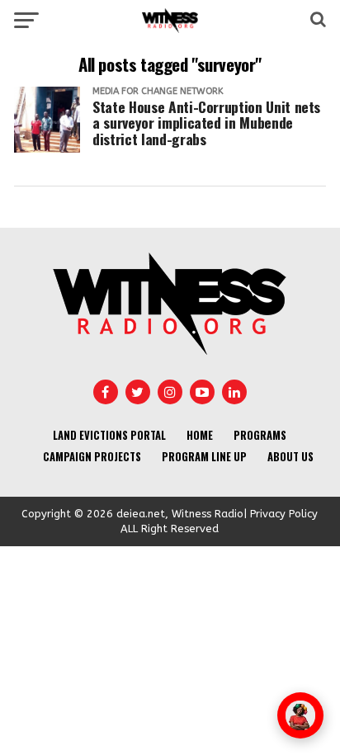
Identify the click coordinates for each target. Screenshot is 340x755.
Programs (260, 435)
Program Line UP (204, 457)
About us (290, 457)
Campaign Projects (92, 457)
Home (200, 435)
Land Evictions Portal (109, 435)
